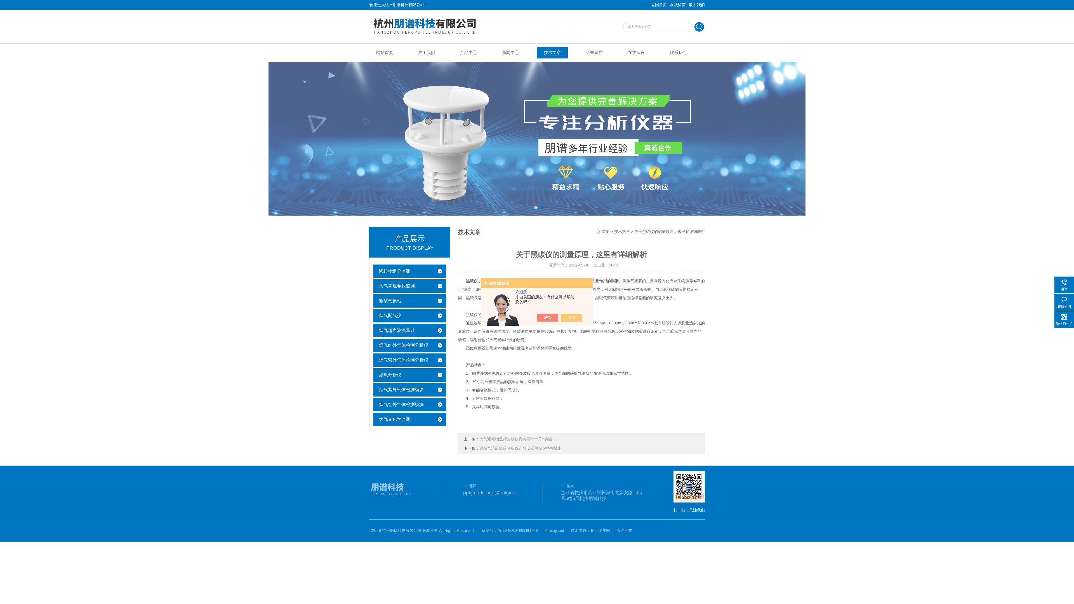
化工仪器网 (600, 530)
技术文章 (552, 52)
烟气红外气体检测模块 (401, 404)
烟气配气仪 (390, 315)
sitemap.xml (554, 530)
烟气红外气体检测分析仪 (403, 345)
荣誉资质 (594, 52)
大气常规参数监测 (397, 286)
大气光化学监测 (394, 419)
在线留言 (678, 5)
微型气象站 (390, 300)
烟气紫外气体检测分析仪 (403, 360)
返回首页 (659, 5)
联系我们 (697, 5)
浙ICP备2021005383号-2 (517, 530)
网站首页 (384, 52)
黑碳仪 (472, 281)
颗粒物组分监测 (394, 271)
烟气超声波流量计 (397, 330)
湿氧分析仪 (390, 374)
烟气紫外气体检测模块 (401, 389)
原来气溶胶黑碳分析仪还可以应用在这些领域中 (520, 448)
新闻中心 (510, 52)
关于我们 (426, 52)
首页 (606, 232)
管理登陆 (624, 530)
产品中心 (468, 52)
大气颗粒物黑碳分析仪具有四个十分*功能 (515, 439)
